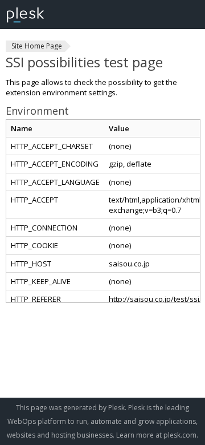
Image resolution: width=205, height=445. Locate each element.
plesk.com (179, 435)
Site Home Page (36, 46)
